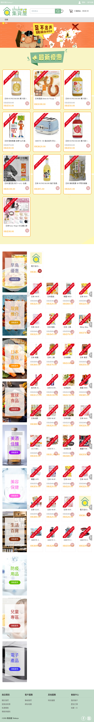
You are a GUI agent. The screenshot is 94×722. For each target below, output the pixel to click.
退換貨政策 (6, 704)
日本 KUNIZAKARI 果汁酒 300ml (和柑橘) (77, 99)
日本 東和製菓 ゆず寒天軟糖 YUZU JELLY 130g (77, 183)
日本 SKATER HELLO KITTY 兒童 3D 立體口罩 (36, 297)
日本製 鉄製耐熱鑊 (69, 449)
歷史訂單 (74, 704)
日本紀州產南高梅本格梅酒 (69, 388)
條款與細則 (6, 712)
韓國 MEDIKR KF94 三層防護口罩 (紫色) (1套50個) (69, 297)
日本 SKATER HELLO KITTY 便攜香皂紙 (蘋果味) (52, 418)
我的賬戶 (74, 700)
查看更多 (14, 279)
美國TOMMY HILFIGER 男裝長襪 (85, 449)
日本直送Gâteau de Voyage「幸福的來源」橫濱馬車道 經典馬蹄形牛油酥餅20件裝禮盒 (47, 99)
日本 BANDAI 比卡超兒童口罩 (85, 297)
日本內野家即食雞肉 (69, 418)
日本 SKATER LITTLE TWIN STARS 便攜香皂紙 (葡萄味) (52, 479)
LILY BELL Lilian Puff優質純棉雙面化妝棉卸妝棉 (36, 449)
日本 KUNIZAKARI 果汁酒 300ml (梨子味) (17, 99)
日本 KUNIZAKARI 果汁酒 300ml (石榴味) (77, 141)
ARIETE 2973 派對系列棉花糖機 (36, 540)
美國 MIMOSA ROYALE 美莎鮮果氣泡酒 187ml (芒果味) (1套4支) (85, 388)
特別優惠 (51, 700)
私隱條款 (5, 708)
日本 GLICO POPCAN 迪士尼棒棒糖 (36, 510)
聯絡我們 (28, 700)
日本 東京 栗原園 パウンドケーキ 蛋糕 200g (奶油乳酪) (85, 357)
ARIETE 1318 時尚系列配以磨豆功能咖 (52, 449)
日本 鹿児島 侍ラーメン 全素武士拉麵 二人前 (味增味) (17, 183)
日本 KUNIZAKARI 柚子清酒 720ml (47, 183)
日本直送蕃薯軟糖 (52, 297)
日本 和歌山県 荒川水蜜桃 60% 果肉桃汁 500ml (36, 357)
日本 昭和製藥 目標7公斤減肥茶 (17, 141)
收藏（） (75, 708)
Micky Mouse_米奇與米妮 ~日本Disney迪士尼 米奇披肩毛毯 (85, 327)
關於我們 (5, 700)
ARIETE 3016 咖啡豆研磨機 (52, 540)
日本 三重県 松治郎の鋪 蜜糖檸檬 (69, 327)
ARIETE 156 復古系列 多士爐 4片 (47, 141)
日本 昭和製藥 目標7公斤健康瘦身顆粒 (52, 327)
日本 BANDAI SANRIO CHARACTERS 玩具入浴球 (85, 418)
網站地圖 (28, 704)
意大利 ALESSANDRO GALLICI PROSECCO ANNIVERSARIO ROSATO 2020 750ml (36, 388)
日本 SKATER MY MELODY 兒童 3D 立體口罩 (36, 327)
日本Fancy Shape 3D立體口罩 (16, 226)
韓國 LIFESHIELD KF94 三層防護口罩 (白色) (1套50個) (36, 479)
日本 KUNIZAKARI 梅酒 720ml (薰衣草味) (52, 388)
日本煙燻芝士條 (69, 357)
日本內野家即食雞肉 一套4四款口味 (36, 418)
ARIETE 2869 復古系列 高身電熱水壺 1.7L (69, 540)
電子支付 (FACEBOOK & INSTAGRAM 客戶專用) (36, 266)
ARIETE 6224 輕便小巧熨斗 (85, 540)
